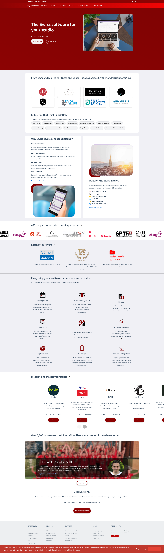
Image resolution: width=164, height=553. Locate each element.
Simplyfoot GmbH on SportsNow (49, 474)
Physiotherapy (117, 123)
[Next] (85, 427)
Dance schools (72, 123)
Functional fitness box (87, 123)
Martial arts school (103, 123)
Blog (29, 540)
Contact (67, 536)
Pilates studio (47, 123)
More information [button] (74, 550)
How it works (52, 41)
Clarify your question (82, 511)
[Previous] (79, 427)
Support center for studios (71, 531)
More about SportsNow (38, 181)
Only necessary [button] (141, 549)
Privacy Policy (96, 533)
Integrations (49, 538)
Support (71, 5)
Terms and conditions (98, 536)
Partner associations (33, 538)
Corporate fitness (96, 128)
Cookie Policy (96, 538)
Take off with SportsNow (71, 538)
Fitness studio (60, 123)
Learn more (82, 483)
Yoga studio (36, 123)
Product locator (50, 533)
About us (30, 531)
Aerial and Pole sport (70, 128)
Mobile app (49, 540)
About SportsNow (84, 5)
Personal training (38, 128)
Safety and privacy (97, 531)
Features (62, 5)
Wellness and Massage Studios (115, 128)
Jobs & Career (31, 543)
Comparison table (51, 536)
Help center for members (71, 533)
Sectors (44, 5)
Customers (30, 536)
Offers (53, 5)
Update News (68, 540)
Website (54, 420)
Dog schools (84, 128)
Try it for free (37, 41)
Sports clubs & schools (53, 128)
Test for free (97, 5)
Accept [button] (154, 549)
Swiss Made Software (95, 207)
